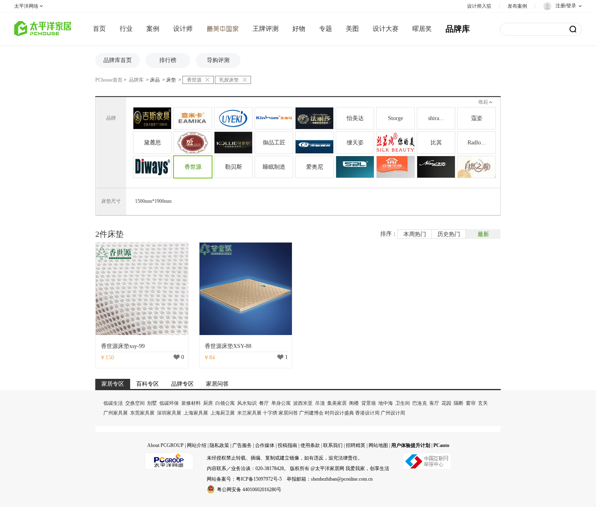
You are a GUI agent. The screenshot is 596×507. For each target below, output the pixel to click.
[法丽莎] (314, 118)
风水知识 (247, 403)
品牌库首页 (117, 60)
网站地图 (378, 445)
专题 (325, 28)
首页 (99, 28)
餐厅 (264, 403)
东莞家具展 (142, 413)
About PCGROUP (165, 445)
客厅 (434, 403)
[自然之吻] (476, 166)
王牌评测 (266, 28)
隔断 (458, 403)
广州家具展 (115, 413)
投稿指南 (287, 445)
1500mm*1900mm (153, 201)
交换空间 (135, 403)
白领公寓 (225, 403)
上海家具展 (196, 413)
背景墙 (368, 403)
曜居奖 (422, 28)
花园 (446, 403)
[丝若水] (395, 142)
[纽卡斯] (436, 166)
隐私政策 (219, 445)
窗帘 (471, 403)
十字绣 (270, 413)
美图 (352, 28)
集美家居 (337, 403)
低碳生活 (113, 403)
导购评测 (218, 60)
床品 (155, 80)
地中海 (385, 403)
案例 (152, 28)
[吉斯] (152, 118)
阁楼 (354, 403)
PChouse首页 (108, 80)
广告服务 (242, 445)
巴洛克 (419, 403)
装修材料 (191, 403)
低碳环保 (169, 403)
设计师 (183, 28)
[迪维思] (152, 166)
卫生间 (402, 403)
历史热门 (448, 234)
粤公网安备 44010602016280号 (249, 489)
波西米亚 (303, 403)
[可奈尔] (233, 142)
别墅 (152, 403)
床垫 (171, 80)
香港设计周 (367, 413)
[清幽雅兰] (314, 142)
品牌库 (458, 28)
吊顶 (320, 403)
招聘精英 (355, 445)
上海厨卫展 (222, 413)
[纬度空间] (395, 166)
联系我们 (333, 445)
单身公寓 (281, 403)
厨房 (208, 403)
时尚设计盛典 (339, 413)
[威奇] (233, 118)
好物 (298, 28)
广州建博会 (311, 413)
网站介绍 (196, 445)
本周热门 (414, 234)
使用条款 (310, 445)
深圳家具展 (169, 413)
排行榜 (167, 60)
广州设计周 (393, 413)
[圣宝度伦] (192, 142)
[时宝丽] (355, 166)
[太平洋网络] (169, 458)
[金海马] (274, 118)
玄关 (483, 403)
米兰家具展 (249, 413)
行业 (126, 28)
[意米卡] (192, 118)
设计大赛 (386, 28)
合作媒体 (264, 445)
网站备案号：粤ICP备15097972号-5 (244, 479)
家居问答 (288, 413)
